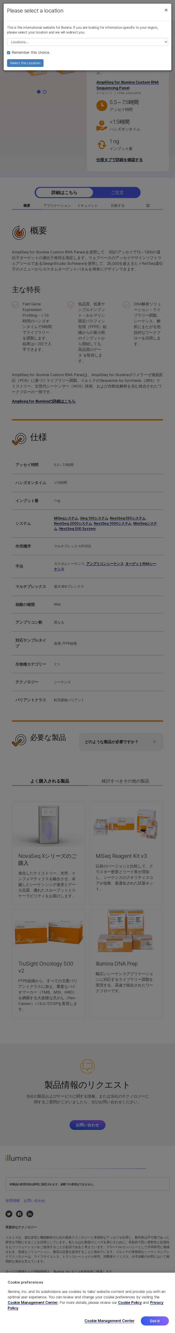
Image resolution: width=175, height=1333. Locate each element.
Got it (155, 1321)
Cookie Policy (130, 1302)
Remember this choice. (31, 52)
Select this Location (25, 63)
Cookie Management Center (33, 1302)
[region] (87, 1303)
